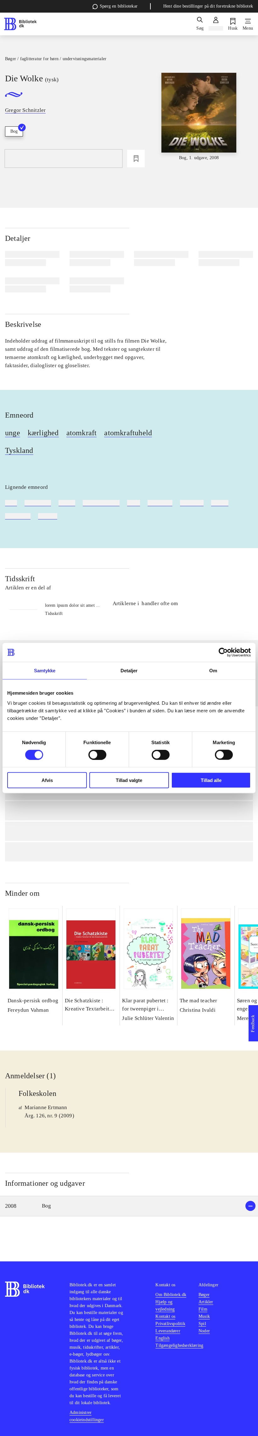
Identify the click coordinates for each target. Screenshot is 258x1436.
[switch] (97, 755)
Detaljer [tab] (129, 670)
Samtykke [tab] (45, 670)
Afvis (47, 780)
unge (12, 433)
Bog (14, 131)
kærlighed (43, 433)
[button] (129, 1206)
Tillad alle (211, 780)
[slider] (199, 119)
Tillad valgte (129, 780)
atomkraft (81, 433)
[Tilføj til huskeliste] (136, 158)
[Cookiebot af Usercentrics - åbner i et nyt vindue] (223, 652)
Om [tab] (213, 670)
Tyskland (19, 450)
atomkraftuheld (128, 433)
